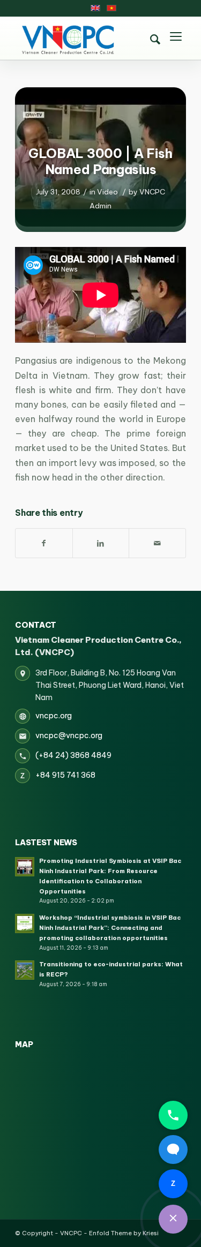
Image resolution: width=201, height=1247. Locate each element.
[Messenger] (173, 1149)
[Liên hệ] (173, 1219)
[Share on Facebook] (44, 543)
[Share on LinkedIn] (101, 543)
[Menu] (176, 38)
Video (107, 192)
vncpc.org (53, 715)
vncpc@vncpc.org (68, 735)
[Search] (155, 39)
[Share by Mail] (157, 543)
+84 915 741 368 (65, 775)
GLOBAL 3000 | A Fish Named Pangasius (100, 161)
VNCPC (71, 1233)
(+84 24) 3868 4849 (73, 755)
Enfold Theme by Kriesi (124, 1233)
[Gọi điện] (173, 1115)
